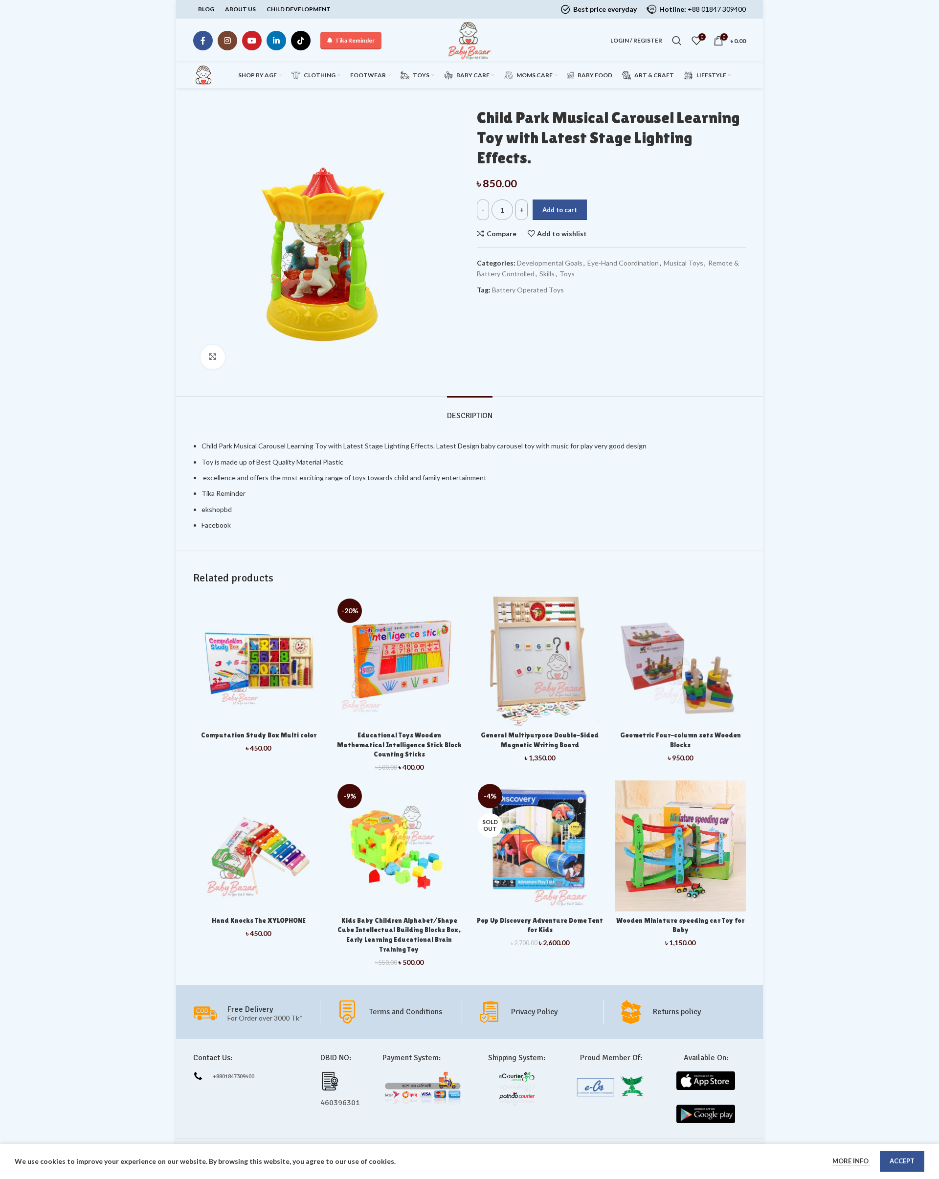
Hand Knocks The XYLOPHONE (259, 920)
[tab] (469, 411)
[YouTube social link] (252, 40)
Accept (902, 1161)
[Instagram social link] (227, 40)
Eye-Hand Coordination (623, 263)
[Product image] (539, 660)
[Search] (677, 40)
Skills (547, 273)
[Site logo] (469, 40)
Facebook (216, 525)
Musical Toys (683, 263)
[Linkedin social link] (276, 40)
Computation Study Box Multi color (258, 735)
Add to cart (559, 210)
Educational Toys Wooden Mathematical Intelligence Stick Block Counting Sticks (399, 744)
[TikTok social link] (301, 40)
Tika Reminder (355, 40)
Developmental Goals (549, 263)
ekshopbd (216, 509)
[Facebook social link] (203, 40)
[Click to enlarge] (213, 357)
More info (851, 1161)
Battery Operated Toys (528, 290)
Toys (567, 273)
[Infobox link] (398, 1012)
